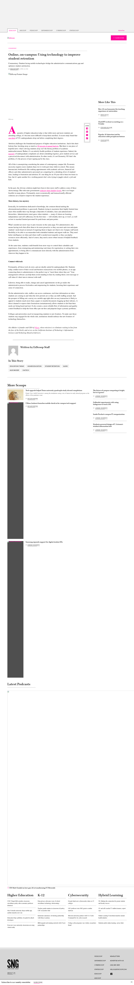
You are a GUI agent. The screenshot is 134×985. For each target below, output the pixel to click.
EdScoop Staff (14, 69)
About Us (11, 973)
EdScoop (12, 30)
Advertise (121, 30)
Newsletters (115, 956)
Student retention (52, 366)
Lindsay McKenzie (34, 545)
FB (111, 973)
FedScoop (34, 30)
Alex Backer (14, 370)
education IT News (17, 366)
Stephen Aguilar (106, 127)
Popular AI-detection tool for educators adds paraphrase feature (111, 135)
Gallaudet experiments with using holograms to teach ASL (106, 403)
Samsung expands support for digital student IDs (44, 542)
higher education (34, 366)
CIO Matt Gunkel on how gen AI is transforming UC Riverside (32, 888)
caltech (26, 370)
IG (121, 973)
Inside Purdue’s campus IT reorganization (109, 414)
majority (11, 153)
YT (124, 973)
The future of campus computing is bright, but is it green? (109, 391)
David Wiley (105, 115)
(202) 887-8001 (115, 965)
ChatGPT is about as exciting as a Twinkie (110, 123)
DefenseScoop (47, 30)
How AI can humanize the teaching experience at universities (111, 110)
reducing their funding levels (50, 190)
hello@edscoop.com (118, 969)
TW (114, 973)
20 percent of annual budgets (48, 146)
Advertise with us (117, 961)
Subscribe (119, 38)
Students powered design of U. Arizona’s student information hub (108, 425)
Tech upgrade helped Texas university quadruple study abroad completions (54, 390)
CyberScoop (61, 30)
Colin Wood (105, 140)
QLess (37, 327)
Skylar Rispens (33, 398)
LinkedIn (118, 973)
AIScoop (23, 30)
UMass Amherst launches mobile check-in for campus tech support (51, 403)
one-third (11, 138)
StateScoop (74, 30)
